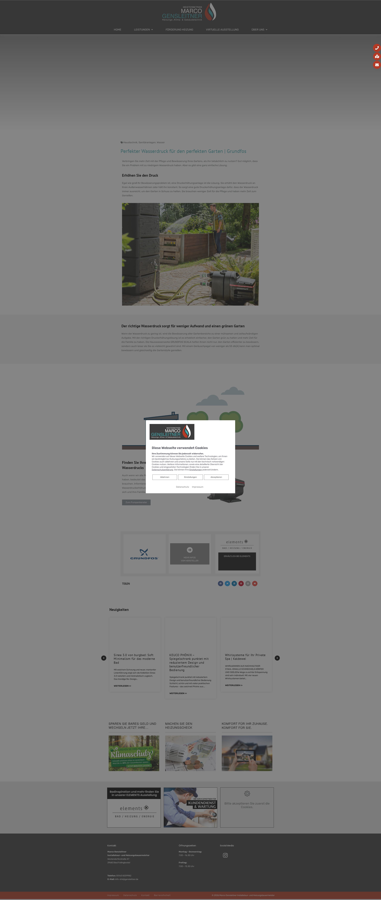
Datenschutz (182, 487)
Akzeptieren (216, 477)
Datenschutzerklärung (162, 469)
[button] (377, 48)
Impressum (197, 487)
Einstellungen (190, 477)
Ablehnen (164, 477)
